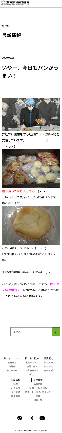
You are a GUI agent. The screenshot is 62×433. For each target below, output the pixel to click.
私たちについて (12, 358)
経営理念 (12, 362)
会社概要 (38, 384)
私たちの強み (32, 358)
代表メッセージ (12, 370)
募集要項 (15, 396)
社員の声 (15, 388)
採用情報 (15, 380)
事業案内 (48, 358)
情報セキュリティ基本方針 (38, 392)
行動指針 (12, 366)
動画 (15, 384)
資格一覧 (38, 400)
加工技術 (48, 362)
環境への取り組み (38, 388)
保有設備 (48, 370)
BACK (17, 332)
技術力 (32, 374)
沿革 (38, 396)
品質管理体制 (32, 370)
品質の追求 (32, 366)
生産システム (32, 362)
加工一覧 (48, 366)
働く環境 (15, 392)
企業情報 (38, 380)
